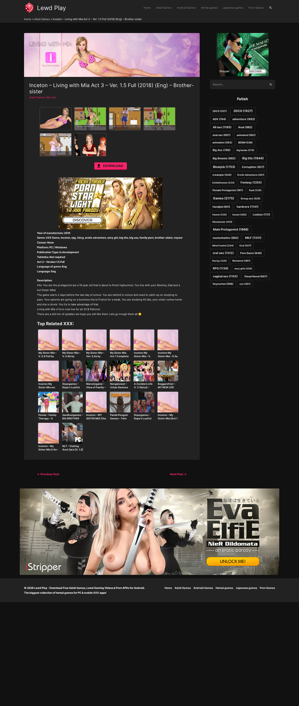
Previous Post (48, 474)
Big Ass (221, 150)
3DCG (243, 111)
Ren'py (219, 260)
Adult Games (164, 7)
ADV (219, 119)
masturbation (225, 237)
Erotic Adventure (250, 174)
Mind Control (223, 245)
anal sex (221, 135)
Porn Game (251, 253)
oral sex (223, 253)
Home (147, 7)
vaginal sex (225, 276)
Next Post (178, 474)
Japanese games (233, 7)
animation (222, 142)
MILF (253, 237)
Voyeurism (222, 283)
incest (239, 214)
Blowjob (224, 167)
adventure (243, 119)
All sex (222, 127)
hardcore (248, 206)
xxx (245, 284)
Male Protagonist (230, 229)
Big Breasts (224, 158)
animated (246, 135)
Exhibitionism (223, 182)
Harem (219, 214)
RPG (220, 268)
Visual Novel (255, 276)
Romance (241, 260)
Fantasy (251, 182)
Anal (245, 127)
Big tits (253, 158)
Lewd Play (51, 7)
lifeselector (222, 221)
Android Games (186, 7)
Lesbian (261, 214)
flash (255, 190)
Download (113, 166)
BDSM (245, 142)
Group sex (250, 198)
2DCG (219, 111)
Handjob (221, 206)
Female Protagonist (227, 190)
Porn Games (256, 7)
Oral (245, 245)
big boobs (245, 150)
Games (223, 198)
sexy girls (243, 268)
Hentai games (209, 7)
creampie (222, 174)
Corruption (253, 167)
